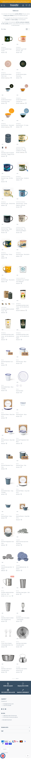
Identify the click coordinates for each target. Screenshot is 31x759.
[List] (29, 30)
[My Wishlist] (26, 6)
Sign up (5, 1)
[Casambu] (14, 6)
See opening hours (7, 721)
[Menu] (1, 6)
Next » (17, 679)
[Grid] (27, 30)
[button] (6, 54)
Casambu (6, 753)
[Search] (5, 6)
